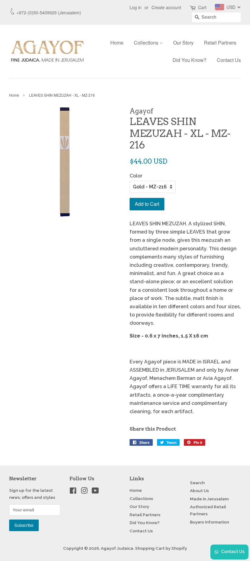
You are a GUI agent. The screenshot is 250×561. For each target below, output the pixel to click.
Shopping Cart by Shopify (161, 548)
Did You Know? (189, 59)
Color (136, 176)
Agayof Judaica (117, 548)
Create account (166, 7)
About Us (199, 490)
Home (116, 42)
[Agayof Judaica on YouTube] (95, 491)
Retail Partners (220, 42)
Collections (146, 42)
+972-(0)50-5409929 (36, 12)
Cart (202, 7)
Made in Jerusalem (209, 498)
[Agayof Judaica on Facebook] (73, 491)
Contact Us (229, 59)
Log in (135, 7)
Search (197, 482)
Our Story (183, 42)
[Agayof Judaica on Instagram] (84, 491)
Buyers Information (209, 522)
